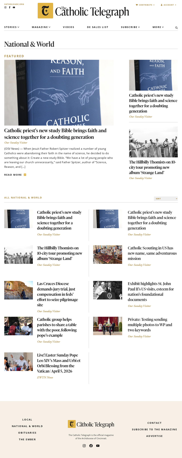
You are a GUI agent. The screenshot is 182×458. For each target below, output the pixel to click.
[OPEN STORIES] (18, 27)
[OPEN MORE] (163, 27)
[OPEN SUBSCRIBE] (139, 27)
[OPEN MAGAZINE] (49, 27)
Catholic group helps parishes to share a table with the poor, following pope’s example (57, 327)
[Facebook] (91, 445)
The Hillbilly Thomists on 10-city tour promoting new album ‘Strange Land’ (152, 167)
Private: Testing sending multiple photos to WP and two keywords (150, 325)
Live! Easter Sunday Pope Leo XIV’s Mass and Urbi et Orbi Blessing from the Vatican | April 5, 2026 (58, 363)
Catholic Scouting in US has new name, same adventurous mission (152, 253)
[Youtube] (14, 7)
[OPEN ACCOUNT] (175, 5)
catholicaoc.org (14, 4)
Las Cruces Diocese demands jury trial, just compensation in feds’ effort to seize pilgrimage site (57, 294)
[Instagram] (5, 7)
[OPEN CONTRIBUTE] (154, 5)
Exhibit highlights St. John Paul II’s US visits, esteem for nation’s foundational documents (151, 291)
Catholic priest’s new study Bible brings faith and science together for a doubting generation (55, 133)
